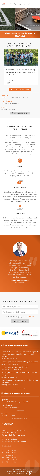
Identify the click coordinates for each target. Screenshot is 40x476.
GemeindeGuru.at (22, 473)
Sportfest (4, 95)
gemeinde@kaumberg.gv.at (15, 435)
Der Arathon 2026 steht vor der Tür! (14, 367)
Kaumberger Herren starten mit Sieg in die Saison (19, 362)
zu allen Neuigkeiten (21, 90)
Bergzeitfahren (6, 101)
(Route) (22, 430)
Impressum (11, 471)
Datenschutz (30, 316)
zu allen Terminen (21, 113)
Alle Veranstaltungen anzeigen (19, 418)
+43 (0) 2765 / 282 (10, 433)
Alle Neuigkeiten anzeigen (19, 388)
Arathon (4, 107)
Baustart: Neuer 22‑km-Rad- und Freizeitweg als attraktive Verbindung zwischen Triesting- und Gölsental (20, 53)
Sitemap (29, 471)
